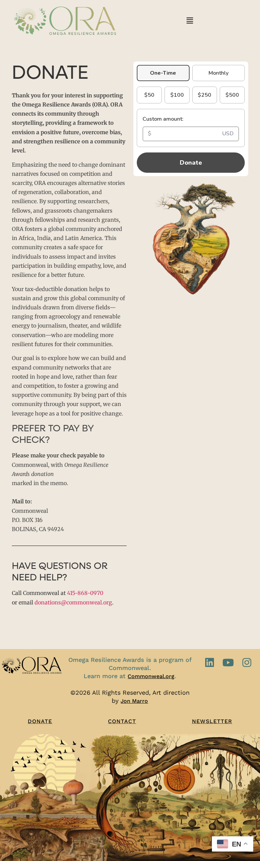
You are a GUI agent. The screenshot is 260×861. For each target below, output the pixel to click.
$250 (204, 95)
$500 (232, 95)
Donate (191, 163)
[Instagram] (247, 662)
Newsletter (212, 721)
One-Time (163, 73)
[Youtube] (228, 662)
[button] (189, 20)
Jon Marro (134, 701)
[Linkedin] (209, 662)
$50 (149, 95)
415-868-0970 (85, 593)
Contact (122, 721)
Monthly (219, 73)
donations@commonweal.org (73, 602)
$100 (177, 95)
